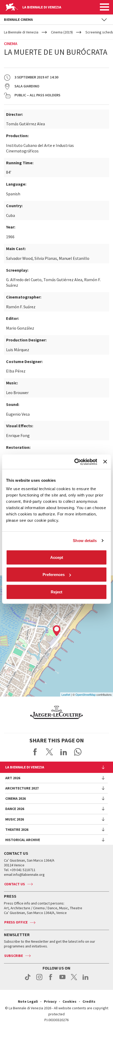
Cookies (69, 1001)
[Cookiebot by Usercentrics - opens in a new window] (74, 461)
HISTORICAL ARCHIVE (22, 839)
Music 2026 (14, 819)
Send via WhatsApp (78, 752)
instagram (39, 980)
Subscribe (13, 955)
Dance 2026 (14, 808)
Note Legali (28, 1001)
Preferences (54, 574)
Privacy (50, 1001)
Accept (56, 557)
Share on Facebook (35, 752)
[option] (56, 712)
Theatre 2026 (16, 829)
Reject (56, 591)
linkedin (85, 980)
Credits (89, 1001)
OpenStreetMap (85, 694)
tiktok (27, 980)
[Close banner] (105, 462)
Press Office (16, 922)
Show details (85, 540)
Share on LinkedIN (64, 752)
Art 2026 (12, 778)
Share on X (49, 752)
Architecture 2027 (22, 788)
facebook (50, 980)
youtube (62, 980)
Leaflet (65, 694)
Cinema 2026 (15, 798)
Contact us (14, 884)
